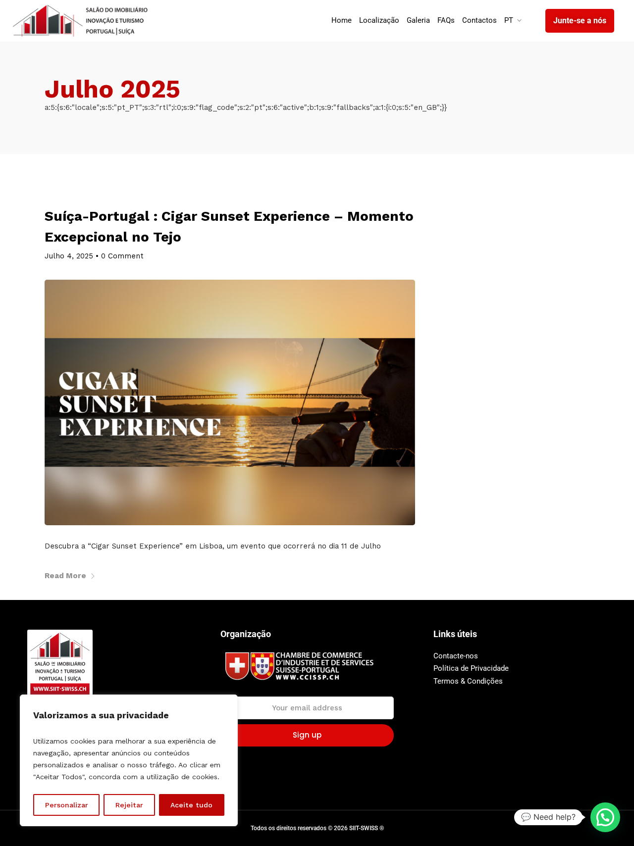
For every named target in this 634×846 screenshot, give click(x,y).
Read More (65, 575)
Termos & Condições (468, 681)
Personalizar (66, 805)
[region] (129, 760)
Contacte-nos (455, 655)
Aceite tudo (191, 805)
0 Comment (122, 255)
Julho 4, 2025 (69, 255)
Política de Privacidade (471, 668)
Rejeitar (129, 805)
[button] (605, 817)
